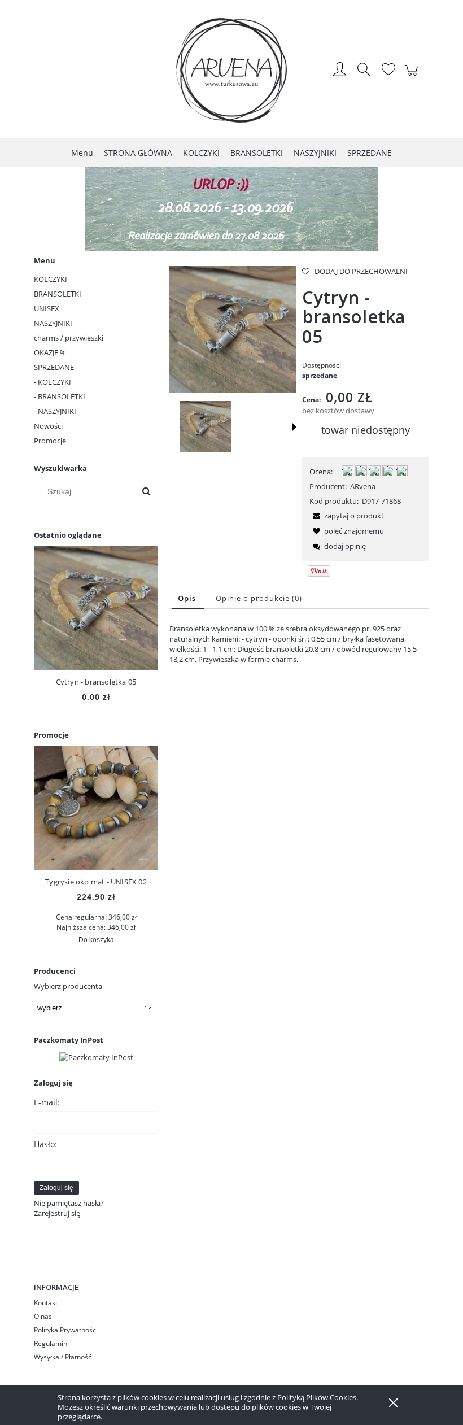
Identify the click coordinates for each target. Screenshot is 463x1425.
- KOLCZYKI (52, 382)
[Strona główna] (231, 70)
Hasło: (45, 1144)
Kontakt (46, 1303)
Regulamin (50, 1343)
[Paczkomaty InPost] (96, 1056)
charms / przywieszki (68, 338)
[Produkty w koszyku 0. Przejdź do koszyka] (413, 76)
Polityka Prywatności (66, 1330)
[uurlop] (231, 208)
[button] (294, 427)
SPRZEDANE (54, 367)
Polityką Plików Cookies (316, 1397)
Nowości (48, 426)
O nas (43, 1316)
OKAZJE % (50, 352)
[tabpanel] (299, 644)
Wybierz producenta (68, 986)
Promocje (50, 440)
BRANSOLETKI (57, 294)
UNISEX (46, 308)
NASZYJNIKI (53, 323)
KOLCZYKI (50, 279)
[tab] (188, 598)
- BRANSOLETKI (59, 396)
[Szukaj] (146, 491)
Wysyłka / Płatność (62, 1357)
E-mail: (47, 1102)
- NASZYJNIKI (55, 411)
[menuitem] (82, 152)
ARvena (362, 486)
